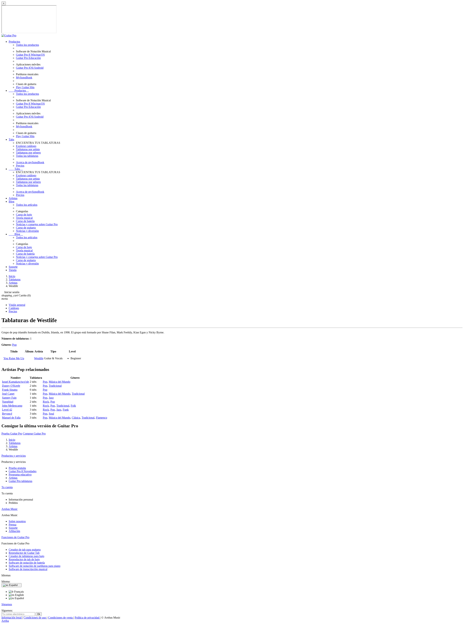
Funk (66, 409)
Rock (46, 401)
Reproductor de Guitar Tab (24, 552)
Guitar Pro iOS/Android (30, 67)
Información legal (11, 617)
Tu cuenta (7, 487)
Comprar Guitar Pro (34, 433)
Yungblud (7, 401)
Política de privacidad (87, 617)
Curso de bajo (24, 214)
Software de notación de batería (27, 562)
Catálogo (14, 308)
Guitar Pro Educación (28, 57)
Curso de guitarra (26, 227)
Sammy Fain (9, 397)
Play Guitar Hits (25, 87)
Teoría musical (24, 217)
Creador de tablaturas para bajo (26, 556)
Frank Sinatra (9, 389)
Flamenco (101, 417)
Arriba (5, 620)
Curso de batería (25, 221)
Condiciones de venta (60, 617)
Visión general (17, 304)
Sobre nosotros (17, 521)
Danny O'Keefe (11, 385)
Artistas (13, 198)
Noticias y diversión (27, 230)
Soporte (13, 266)
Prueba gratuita (17, 468)
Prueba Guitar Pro (11, 433)
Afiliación (14, 531)
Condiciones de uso (35, 617)
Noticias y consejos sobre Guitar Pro (37, 224)
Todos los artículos (26, 204)
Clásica (76, 417)
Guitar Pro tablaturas (20, 481)
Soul (51, 413)
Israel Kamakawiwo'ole (15, 381)
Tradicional (55, 385)
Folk (73, 405)
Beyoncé (7, 413)
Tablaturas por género (28, 152)
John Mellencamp (12, 405)
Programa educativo (20, 474)
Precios (20, 165)
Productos (14, 41)
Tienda (12, 270)
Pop (14, 344)
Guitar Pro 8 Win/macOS (30, 54)
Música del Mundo (59, 381)
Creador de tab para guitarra (25, 549)
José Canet (8, 393)
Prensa (12, 524)
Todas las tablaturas (27, 155)
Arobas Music (9, 509)
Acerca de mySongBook (30, 162)
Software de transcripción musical (28, 569)
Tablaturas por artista (28, 149)
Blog (11, 201)
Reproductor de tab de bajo (24, 559)
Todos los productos (27, 44)
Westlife (38, 358)
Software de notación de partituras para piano (34, 565)
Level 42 (7, 409)
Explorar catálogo (26, 146)
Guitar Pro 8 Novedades (22, 471)
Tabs (11, 139)
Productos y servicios (13, 455)
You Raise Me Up (13, 358)
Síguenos (6, 604)
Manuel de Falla (11, 417)
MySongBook (24, 77)
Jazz (51, 397)
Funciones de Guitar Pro (15, 537)
